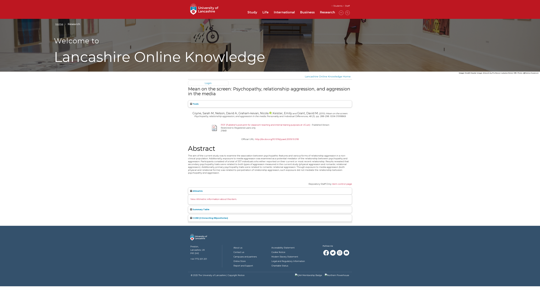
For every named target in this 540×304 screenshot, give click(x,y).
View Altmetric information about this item (213, 199)
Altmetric (197, 191)
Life (265, 12)
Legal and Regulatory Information (288, 261)
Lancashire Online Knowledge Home (328, 76)
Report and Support (243, 265)
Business (307, 12)
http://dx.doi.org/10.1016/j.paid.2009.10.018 (277, 139)
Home (59, 24)
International (284, 12)
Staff (347, 6)
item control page (342, 184)
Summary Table (200, 209)
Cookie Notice (278, 252)
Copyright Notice (236, 275)
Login (208, 83)
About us (237, 247)
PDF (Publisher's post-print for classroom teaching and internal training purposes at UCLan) (265, 125)
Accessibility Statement (283, 247)
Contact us (238, 252)
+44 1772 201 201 (198, 259)
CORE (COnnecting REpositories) (210, 218)
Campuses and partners (245, 256)
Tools (195, 104)
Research (327, 12)
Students (337, 6)
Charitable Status (279, 265)
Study (252, 12)
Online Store (239, 261)
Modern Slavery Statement (284, 256)
